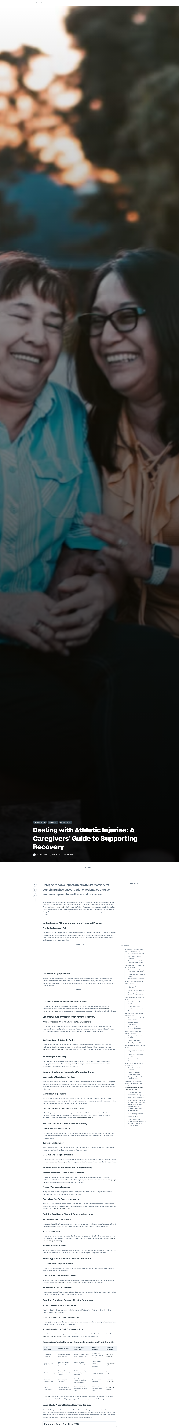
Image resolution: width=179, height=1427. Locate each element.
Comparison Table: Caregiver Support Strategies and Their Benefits (133, 1083)
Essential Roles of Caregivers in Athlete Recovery (134, 966)
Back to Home (40, 3)
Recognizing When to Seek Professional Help (136, 1078)
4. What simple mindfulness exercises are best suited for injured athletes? (136, 1115)
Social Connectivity (134, 1040)
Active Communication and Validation (136, 1069)
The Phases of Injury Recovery (134, 957)
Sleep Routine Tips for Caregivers (134, 1060)
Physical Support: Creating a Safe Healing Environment (136, 971)
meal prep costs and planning (55, 1162)
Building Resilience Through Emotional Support (133, 1032)
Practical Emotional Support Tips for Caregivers (134, 1064)
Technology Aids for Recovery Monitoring (134, 1028)
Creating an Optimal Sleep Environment (135, 1055)
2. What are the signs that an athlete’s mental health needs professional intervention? (137, 1102)
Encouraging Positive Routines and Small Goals (135, 994)
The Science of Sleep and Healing (136, 1051)
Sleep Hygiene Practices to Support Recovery (135, 1046)
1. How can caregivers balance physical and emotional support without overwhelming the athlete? (136, 1095)
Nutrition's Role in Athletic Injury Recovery (134, 998)
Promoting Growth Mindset (136, 1043)
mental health (60, 907)
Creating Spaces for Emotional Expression (134, 1073)
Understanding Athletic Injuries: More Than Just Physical (134, 950)
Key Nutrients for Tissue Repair (135, 1003)
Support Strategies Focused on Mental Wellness (134, 982)
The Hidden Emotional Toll (136, 954)
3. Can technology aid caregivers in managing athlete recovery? (135, 1108)
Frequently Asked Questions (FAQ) (61, 1424)
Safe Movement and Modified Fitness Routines (136, 1019)
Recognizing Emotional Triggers (135, 1037)
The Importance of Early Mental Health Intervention (135, 962)
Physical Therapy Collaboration (133, 1023)
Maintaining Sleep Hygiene (136, 990)
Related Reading (133, 1126)
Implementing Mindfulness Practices (135, 987)
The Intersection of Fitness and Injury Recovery (134, 1014)
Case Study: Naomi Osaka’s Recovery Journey (134, 1088)
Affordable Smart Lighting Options (65, 1283)
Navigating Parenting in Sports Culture (56, 1049)
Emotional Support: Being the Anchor (136, 975)
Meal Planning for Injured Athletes (135, 1010)
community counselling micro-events (55, 1336)
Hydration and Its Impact (135, 1006)
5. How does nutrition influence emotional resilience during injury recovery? (137, 1121)
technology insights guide (61, 1209)
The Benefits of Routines (84, 1118)
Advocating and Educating (136, 979)
